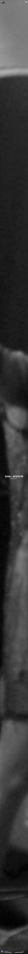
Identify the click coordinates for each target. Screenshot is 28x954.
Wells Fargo (14, 478)
